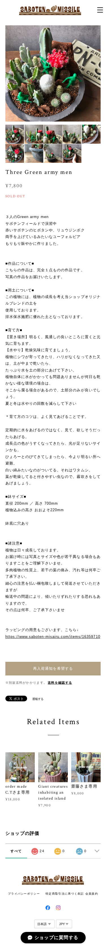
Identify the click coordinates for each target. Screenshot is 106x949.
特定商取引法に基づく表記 (65, 893)
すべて (16, 851)
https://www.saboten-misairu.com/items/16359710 (52, 636)
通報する (38, 699)
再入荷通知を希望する (53, 668)
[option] (53, 73)
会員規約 (91, 893)
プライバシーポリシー (24, 893)
